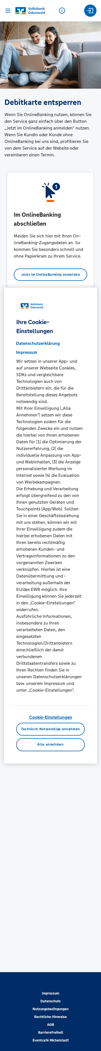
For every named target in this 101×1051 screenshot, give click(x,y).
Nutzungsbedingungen (50, 1009)
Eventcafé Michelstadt (51, 1040)
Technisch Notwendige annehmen (50, 729)
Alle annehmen (50, 745)
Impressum (50, 993)
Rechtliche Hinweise (50, 1017)
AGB (50, 1024)
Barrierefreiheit (50, 1032)
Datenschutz (50, 1001)
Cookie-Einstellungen (50, 717)
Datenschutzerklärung (38, 343)
